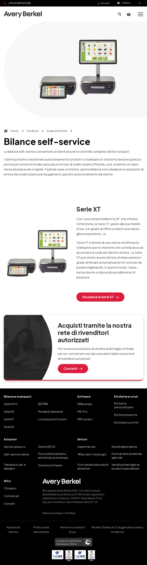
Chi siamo (10, 488)
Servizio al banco (14, 446)
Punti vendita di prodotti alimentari (93, 466)
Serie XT (9, 419)
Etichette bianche (125, 414)
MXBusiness (84, 404)
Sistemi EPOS (46, 446)
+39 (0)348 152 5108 (19, 3)
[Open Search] (119, 14)
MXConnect (85, 419)
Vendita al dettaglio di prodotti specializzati (126, 466)
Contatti (70, 368)
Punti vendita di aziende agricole (127, 455)
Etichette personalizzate (123, 405)
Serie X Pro (10, 404)
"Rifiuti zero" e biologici (92, 454)
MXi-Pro (82, 411)
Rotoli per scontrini (126, 422)
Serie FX (9, 427)
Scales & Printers (57, 130)
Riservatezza (62, 544)
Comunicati (11, 496)
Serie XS (9, 411)
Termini (73, 544)
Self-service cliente (16, 454)
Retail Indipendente (124, 446)
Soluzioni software (50, 465)
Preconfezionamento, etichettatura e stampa (53, 455)
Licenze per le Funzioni (52, 419)
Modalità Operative (50, 411)
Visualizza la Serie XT (98, 297)
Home (14, 130)
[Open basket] (129, 14)
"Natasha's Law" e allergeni (15, 466)
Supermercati (86, 446)
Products (33, 130)
